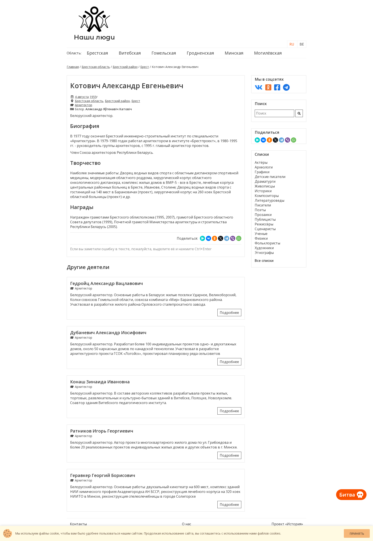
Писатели (263, 205)
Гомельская (164, 53)
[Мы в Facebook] (277, 87)
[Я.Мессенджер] (202, 238)
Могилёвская (268, 53)
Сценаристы (265, 228)
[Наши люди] (94, 30)
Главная (73, 67)
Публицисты (265, 219)
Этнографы (264, 252)
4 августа (82, 97)
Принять (357, 534)
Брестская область (96, 67)
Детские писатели (270, 176)
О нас (186, 524)
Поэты (260, 210)
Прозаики (263, 214)
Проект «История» (287, 524)
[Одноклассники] (214, 238)
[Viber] (232, 238)
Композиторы (267, 195)
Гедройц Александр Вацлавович (106, 283)
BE (302, 44)
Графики (262, 172)
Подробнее (229, 312)
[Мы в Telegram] (286, 87)
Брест (144, 67)
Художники (264, 247)
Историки (263, 191)
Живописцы (265, 186)
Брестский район (125, 67)
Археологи (264, 167)
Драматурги (265, 181)
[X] (220, 238)
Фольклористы (267, 243)
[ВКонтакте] (208, 238)
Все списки (264, 260)
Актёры (261, 162)
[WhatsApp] (238, 238)
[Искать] (299, 113)
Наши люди (94, 37)
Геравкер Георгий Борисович (102, 475)
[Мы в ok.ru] (268, 87)
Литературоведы (269, 200)
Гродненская (200, 53)
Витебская (130, 53)
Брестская (97, 53)
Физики (261, 238)
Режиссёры (264, 224)
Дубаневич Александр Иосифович (108, 332)
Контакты (78, 524)
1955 (93, 97)
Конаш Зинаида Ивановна (100, 382)
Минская (234, 53)
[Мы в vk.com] (258, 87)
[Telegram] (226, 238)
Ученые (261, 233)
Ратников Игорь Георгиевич (101, 431)
